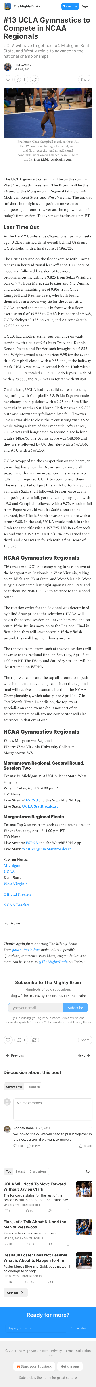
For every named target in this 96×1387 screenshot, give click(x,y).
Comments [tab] (14, 1087)
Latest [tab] (20, 1171)
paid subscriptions (26, 950)
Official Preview (17, 894)
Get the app (70, 1366)
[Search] (87, 1171)
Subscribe (70, 6)
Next (81, 1055)
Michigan (12, 866)
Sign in (87, 6)
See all (12, 1292)
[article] (48, 1197)
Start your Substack (36, 1366)
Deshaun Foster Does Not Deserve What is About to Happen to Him (35, 1258)
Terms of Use (69, 1018)
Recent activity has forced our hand (31, 1233)
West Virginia (16, 884)
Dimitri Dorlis (32, 1205)
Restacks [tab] (33, 1087)
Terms (68, 1351)
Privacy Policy (82, 1022)
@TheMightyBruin (53, 962)
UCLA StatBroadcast (40, 806)
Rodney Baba (23, 1128)
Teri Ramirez (23, 64)
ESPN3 (32, 800)
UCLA (9, 872)
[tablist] (23, 1086)
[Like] (8, 79)
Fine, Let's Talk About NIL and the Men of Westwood (35, 1224)
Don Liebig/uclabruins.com (52, 159)
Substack (26, 1377)
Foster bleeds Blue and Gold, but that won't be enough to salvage (37, 1268)
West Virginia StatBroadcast (46, 849)
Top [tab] (8, 1171)
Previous (17, 1055)
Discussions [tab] (37, 1171)
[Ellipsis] (90, 1127)
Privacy (56, 1351)
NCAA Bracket (16, 905)
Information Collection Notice (46, 1022)
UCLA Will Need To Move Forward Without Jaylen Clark (35, 1187)
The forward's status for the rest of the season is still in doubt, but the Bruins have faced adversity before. (37, 1197)
